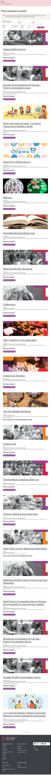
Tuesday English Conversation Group (22, 677)
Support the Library (22, 762)
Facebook (35, 744)
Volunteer (19, 765)
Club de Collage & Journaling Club (20, 514)
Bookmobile (19, 748)
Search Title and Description (7, 21)
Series (33, 21)
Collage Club (9, 443)
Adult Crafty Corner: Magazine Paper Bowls (25, 548)
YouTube (43, 744)
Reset (42, 27)
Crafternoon (9, 304)
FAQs (3, 767)
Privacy (34, 747)
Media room (4, 758)
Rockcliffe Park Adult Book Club (19, 233)
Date (29, 25)
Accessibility (36, 749)
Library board (4, 748)
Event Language (15, 25)
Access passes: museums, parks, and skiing (8, 770)
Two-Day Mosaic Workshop (17, 411)
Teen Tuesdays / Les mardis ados (20, 340)
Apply (39, 27)
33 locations (32, 16)
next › (28, 732)
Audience (22, 25)
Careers (3, 756)
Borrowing (5, 762)
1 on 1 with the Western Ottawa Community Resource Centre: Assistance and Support (24, 714)
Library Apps (48, 744)
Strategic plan (4, 750)
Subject (19, 21)
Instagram (37, 744)
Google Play (45, 744)
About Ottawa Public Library (7, 744)
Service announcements (21, 752)
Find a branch (19, 746)
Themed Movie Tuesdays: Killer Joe (21, 479)
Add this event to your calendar (9, 60)
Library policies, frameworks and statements (7, 753)
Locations (4, 25)
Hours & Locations (21, 744)
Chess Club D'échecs (14, 375)
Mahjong (7, 197)
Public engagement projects (22, 767)
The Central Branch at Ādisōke (22, 750)
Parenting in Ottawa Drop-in (17, 161)
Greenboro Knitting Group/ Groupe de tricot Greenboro (25, 581)
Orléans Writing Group (14, 49)
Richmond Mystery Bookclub (17, 268)
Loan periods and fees (6, 765)
